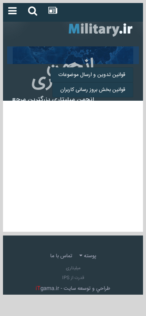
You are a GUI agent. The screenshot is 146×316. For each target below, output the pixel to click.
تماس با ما (61, 256)
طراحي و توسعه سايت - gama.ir (73, 289)
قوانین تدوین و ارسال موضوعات (91, 75)
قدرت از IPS (73, 278)
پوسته (89, 256)
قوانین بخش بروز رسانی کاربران (92, 90)
